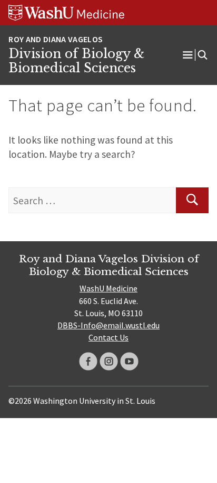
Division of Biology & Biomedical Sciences (76, 61)
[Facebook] (88, 361)
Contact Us (108, 337)
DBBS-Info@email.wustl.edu (108, 325)
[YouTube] (129, 361)
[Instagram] (109, 361)
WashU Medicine (108, 288)
